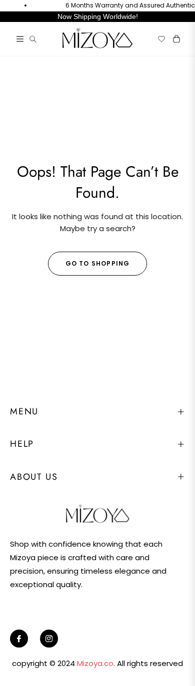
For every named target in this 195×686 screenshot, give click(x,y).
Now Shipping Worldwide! (98, 16)
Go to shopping (98, 263)
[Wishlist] (157, 39)
